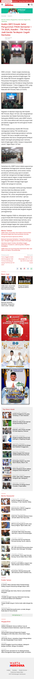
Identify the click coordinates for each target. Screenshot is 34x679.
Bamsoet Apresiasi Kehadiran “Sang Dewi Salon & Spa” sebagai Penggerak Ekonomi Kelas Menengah (16, 239)
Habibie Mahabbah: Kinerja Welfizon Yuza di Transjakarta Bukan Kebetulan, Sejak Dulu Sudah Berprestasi (15, 626)
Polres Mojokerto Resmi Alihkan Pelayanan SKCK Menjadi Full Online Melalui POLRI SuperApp (22, 469)
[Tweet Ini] (21, 268)
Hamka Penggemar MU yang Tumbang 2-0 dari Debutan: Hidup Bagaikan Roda (21, 414)
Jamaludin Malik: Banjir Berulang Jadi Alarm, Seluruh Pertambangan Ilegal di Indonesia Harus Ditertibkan (21, 532)
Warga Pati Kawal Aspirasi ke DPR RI (12, 236)
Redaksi (14, 670)
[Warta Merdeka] (9, 4)
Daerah (3, 19)
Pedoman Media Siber (17, 672)
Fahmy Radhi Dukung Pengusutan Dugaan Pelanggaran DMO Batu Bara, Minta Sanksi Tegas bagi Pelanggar (15, 633)
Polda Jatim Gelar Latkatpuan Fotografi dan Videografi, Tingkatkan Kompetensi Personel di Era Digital (21, 477)
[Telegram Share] (28, 268)
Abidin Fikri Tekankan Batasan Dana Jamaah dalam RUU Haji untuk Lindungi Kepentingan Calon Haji (21, 516)
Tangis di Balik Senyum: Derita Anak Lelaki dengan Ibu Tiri (17, 603)
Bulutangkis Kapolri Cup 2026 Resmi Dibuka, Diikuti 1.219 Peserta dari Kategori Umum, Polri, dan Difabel (21, 461)
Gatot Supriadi (8, 37)
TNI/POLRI (4, 21)
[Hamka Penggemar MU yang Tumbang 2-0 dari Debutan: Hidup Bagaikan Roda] (7, 415)
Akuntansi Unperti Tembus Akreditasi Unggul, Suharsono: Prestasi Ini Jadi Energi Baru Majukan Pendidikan (15, 244)
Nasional (20, 19)
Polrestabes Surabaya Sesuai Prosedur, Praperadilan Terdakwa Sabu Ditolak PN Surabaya (21, 485)
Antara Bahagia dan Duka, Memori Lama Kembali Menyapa (15, 591)
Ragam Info (27, 19)
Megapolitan (14, 19)
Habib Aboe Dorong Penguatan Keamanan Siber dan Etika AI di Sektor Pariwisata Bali (16, 249)
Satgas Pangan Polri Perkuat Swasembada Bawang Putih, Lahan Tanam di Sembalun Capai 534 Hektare (21, 453)
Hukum (8, 19)
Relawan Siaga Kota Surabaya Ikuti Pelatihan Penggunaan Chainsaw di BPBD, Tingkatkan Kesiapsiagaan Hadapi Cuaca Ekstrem (22, 446)
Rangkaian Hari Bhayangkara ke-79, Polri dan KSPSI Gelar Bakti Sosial (26, 259)
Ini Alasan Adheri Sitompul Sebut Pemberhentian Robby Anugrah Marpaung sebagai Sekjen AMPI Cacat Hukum (15, 585)
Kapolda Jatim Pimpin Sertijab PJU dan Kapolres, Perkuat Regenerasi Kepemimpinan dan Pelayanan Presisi (22, 430)
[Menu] (2, 4)
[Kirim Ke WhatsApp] (31, 268)
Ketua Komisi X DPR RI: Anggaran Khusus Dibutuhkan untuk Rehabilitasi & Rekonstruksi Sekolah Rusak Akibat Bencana (21, 509)
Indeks (8, 670)
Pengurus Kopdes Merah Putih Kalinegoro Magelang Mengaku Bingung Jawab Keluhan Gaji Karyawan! (22, 438)
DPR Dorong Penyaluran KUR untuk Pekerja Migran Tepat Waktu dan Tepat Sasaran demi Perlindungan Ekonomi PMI (21, 524)
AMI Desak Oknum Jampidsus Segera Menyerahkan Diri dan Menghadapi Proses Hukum (16, 639)
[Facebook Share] (17, 268)
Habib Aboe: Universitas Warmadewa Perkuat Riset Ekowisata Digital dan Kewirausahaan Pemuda (16, 233)
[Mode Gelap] (29, 4)
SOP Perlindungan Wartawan (17, 674)
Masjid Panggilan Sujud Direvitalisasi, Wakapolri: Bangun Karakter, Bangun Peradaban (15, 645)
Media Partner (23, 670)
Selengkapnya (16, 615)
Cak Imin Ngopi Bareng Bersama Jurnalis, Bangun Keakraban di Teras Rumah (15, 610)
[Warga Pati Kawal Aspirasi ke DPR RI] (25, 280)
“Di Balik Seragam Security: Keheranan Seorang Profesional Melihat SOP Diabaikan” (15, 597)
